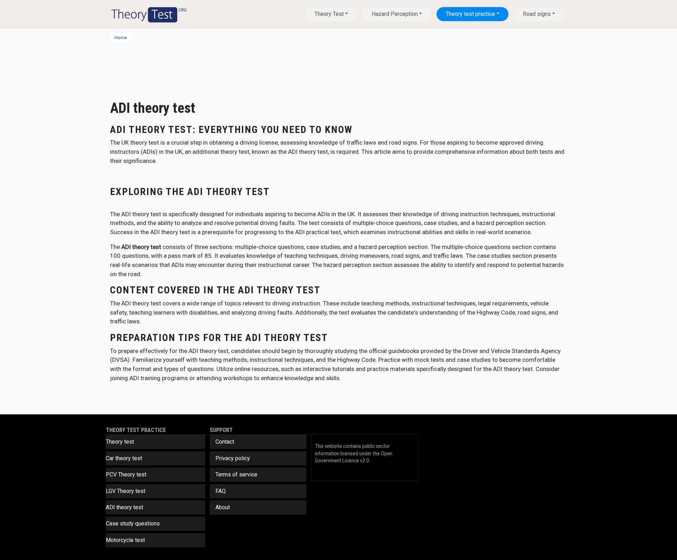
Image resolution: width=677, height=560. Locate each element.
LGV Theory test (125, 491)
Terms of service (236, 474)
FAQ (220, 491)
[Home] (149, 14)
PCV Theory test (126, 474)
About (222, 507)
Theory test (120, 441)
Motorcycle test (125, 540)
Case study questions (133, 523)
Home (121, 37)
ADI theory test (124, 507)
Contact (224, 441)
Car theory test (124, 458)
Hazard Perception (395, 14)
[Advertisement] (321, 67)
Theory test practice (470, 14)
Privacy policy (232, 458)
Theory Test (329, 14)
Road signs (537, 14)
